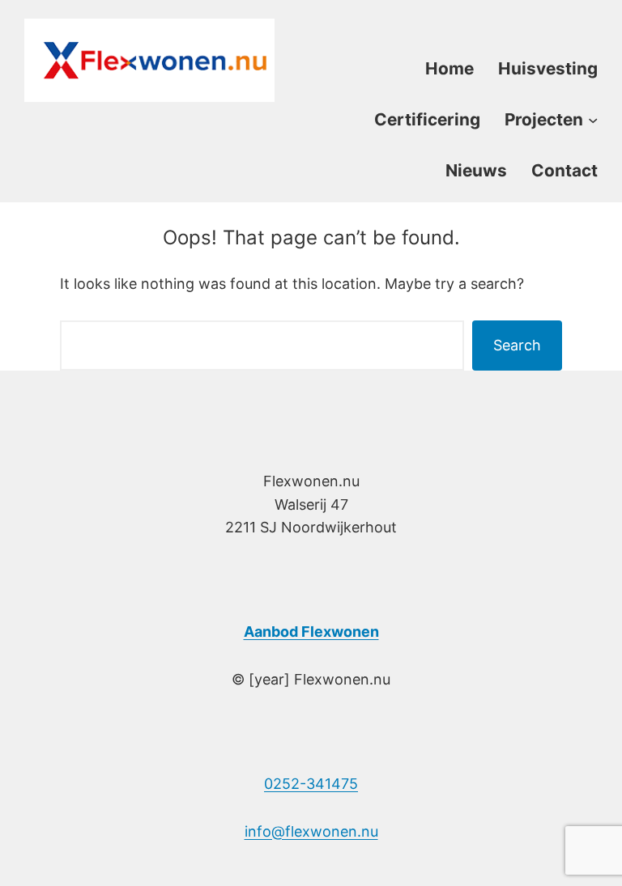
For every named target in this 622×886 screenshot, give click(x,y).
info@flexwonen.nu (311, 831)
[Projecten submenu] (593, 119)
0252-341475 (311, 783)
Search (517, 345)
